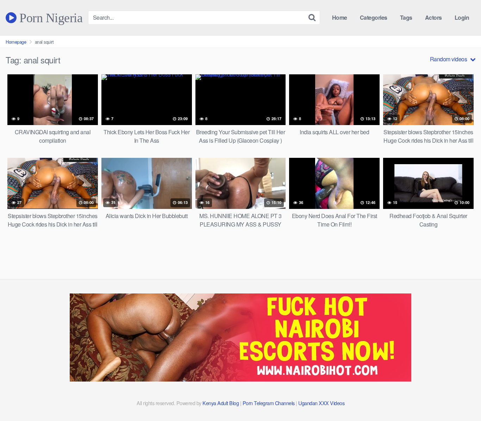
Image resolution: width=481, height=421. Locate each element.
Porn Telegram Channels (269, 403)
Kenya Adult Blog (220, 403)
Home (339, 17)
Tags (406, 17)
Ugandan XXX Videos (321, 403)
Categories (373, 17)
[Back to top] (461, 398)
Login (462, 17)
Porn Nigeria (49, 17)
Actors (433, 17)
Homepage (16, 41)
